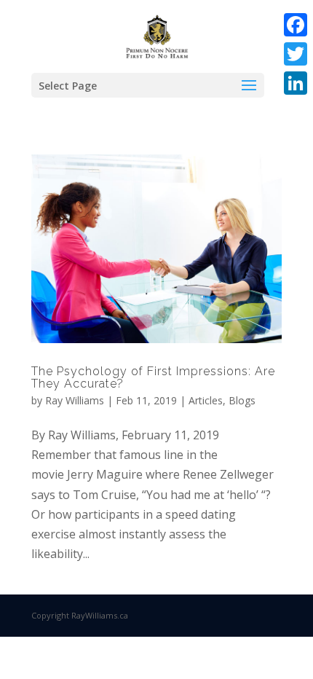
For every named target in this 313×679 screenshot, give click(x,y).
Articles (206, 400)
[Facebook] (295, 24)
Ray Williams (74, 400)
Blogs (242, 400)
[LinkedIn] (295, 83)
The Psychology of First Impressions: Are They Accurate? (153, 377)
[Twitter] (295, 53)
